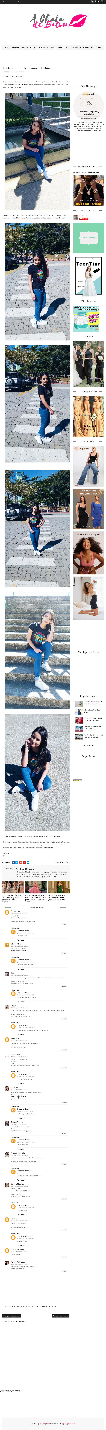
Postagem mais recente (11, 1316)
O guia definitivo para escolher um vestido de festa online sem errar (57, 897)
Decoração (63, 47)
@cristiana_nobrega (20, 84)
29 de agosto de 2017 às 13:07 (26, 962)
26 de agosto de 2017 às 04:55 (20, 1089)
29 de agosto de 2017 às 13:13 (26, 1111)
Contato (12, 2)
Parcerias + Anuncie (80, 47)
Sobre (20, 2)
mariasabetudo (20, 1227)
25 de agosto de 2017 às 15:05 (20, 913)
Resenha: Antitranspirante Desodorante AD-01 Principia (93, 729)
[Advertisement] (52, 60)
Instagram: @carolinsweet (19, 1098)
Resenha (15, 47)
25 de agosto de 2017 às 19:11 (20, 1040)
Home (5, 2)
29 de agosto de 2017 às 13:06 (26, 933)
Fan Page (14, 1100)
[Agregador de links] (77, 780)
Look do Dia (43, 47)
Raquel (13, 1006)
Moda (53, 47)
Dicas (32, 47)
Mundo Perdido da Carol (18, 1096)
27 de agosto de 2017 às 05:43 (20, 1186)
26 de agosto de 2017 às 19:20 (20, 1155)
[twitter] (102, 2)
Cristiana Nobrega (24, 931)
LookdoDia (16, 72)
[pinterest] (98, 2)
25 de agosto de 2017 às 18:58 (20, 1008)
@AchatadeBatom (47, 847)
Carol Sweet (15, 1087)
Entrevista (96, 47)
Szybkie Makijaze (17, 1184)
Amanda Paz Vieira (18, 1153)
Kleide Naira (15, 1038)
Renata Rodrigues (18, 1262)
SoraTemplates (44, 1424)
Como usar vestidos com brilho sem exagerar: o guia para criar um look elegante (12, 898)
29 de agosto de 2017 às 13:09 (26, 1076)
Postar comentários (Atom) (17, 1321)
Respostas (15, 928)
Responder (64, 924)
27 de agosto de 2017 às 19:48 (20, 1220)
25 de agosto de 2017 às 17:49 (20, 975)
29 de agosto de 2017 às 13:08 (26, 1027)
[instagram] (92, 2)
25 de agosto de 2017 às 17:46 (20, 946)
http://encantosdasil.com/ (19, 951)
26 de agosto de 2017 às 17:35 (20, 1124)
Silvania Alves (16, 944)
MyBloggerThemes (68, 1424)
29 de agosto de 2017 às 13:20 (26, 1142)
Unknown (14, 1218)
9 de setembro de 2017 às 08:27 (20, 1264)
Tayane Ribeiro (17, 1122)
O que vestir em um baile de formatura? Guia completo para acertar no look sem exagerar (35, 898)
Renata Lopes (16, 911)
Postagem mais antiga (60, 1316)
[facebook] (95, 2)
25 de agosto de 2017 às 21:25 (20, 1057)
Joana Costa (15, 1055)
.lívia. (12, 973)
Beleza (25, 47)
